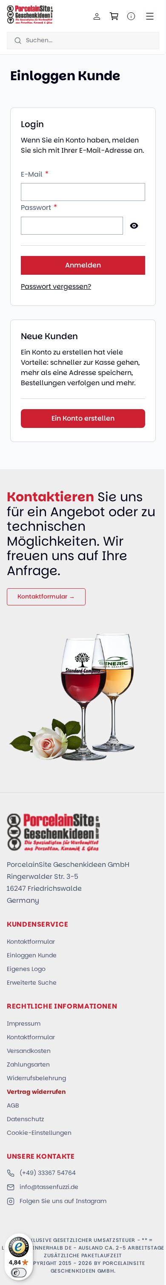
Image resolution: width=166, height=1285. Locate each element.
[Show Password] (134, 225)
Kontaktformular (31, 941)
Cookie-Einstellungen (39, 1132)
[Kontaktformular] (131, 16)
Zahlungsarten (28, 1064)
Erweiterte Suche (32, 982)
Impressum (23, 1023)
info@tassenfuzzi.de (49, 1187)
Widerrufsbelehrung (36, 1078)
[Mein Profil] (97, 16)
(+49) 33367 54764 (48, 1173)
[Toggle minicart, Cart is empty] (114, 16)
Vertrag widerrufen (36, 1091)
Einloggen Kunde (32, 955)
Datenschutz (25, 1119)
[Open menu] (149, 16)
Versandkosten (29, 1051)
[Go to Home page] (30, 14)
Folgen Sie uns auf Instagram (63, 1201)
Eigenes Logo (26, 969)
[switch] (18, 1272)
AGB (13, 1105)
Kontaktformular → (46, 596)
